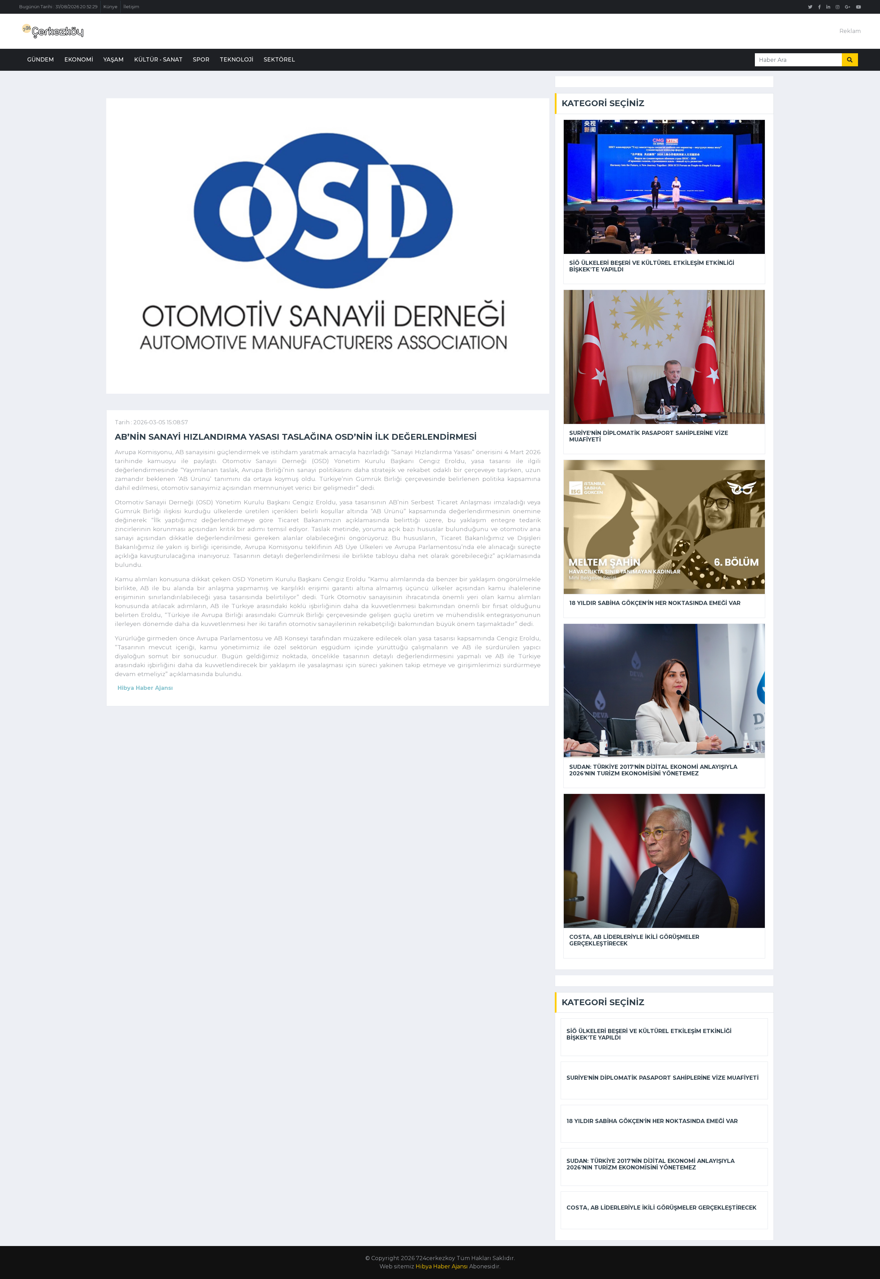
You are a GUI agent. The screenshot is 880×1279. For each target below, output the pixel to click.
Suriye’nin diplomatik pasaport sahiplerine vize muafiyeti (648, 436)
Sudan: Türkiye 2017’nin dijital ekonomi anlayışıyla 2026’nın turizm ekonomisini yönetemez (653, 770)
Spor (201, 59)
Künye (110, 6)
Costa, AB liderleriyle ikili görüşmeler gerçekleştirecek (634, 940)
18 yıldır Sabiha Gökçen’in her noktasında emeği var (654, 603)
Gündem (40, 59)
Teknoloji (236, 59)
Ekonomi (78, 59)
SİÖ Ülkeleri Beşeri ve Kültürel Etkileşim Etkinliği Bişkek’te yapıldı (651, 266)
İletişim (131, 6)
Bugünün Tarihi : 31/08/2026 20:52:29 (58, 6)
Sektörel (279, 59)
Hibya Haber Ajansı (442, 1266)
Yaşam (113, 59)
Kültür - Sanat (158, 59)
